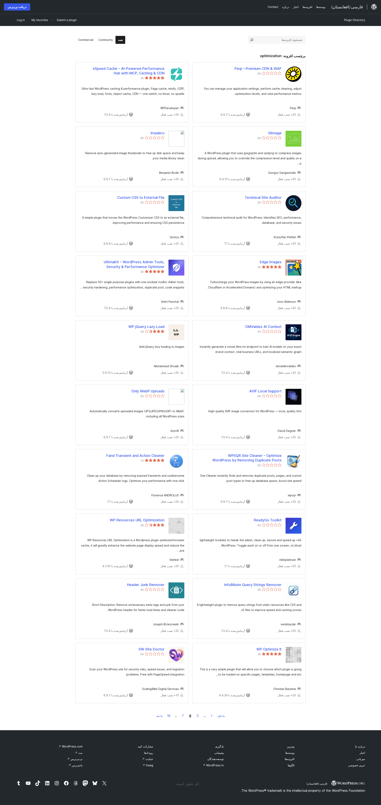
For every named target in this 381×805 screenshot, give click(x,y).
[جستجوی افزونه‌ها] (252, 40)
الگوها (291, 765)
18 (168, 716)
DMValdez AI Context (263, 327)
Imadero (158, 133)
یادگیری (219, 746)
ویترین (290, 746)
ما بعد (159, 716)
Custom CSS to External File (141, 197)
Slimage (275, 133)
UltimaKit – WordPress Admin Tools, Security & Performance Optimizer (134, 264)
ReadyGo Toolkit (268, 520)
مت (79, 752)
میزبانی (360, 759)
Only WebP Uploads (148, 391)
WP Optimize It (269, 649)
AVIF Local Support (265, 391)
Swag (147, 765)
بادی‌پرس (75, 765)
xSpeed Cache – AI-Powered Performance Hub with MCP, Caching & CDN (129, 70)
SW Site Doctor (152, 649)
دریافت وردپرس (17, 7)
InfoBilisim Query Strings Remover (253, 585)
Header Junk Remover (146, 585)
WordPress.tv (213, 765)
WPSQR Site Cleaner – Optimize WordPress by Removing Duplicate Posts (247, 457)
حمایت (147, 759)
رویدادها (148, 752)
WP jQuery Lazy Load (146, 327)
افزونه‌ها (289, 759)
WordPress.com (71, 746)
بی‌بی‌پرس (75, 759)
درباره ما (360, 746)
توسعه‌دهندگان (215, 759)
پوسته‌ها (289, 752)
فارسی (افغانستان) (316, 783)
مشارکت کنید (145, 746)
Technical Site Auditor (263, 197)
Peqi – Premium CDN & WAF (258, 68)
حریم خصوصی (356, 765)
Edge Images (271, 262)
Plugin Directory (354, 20)
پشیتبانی (219, 752)
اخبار (362, 752)
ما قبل (221, 716)
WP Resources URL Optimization (137, 520)
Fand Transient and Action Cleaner (135, 455)
